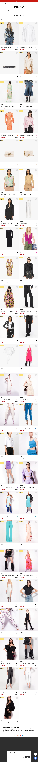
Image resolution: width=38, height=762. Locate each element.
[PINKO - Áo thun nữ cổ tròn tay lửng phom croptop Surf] (9, 443)
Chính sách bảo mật (14, 758)
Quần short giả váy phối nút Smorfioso (7, 575)
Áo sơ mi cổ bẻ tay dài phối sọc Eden (7, 47)
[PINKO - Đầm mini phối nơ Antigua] (9, 648)
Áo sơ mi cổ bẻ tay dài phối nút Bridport (26, 47)
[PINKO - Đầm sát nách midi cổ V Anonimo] (28, 355)
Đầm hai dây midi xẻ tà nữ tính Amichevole (8, 604)
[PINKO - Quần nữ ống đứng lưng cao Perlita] (28, 326)
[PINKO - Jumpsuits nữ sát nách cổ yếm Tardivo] (28, 560)
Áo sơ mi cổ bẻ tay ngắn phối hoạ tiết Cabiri (8, 194)
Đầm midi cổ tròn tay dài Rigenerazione (7, 282)
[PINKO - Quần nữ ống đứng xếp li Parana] (9, 678)
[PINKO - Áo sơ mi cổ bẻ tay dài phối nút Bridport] (28, 33)
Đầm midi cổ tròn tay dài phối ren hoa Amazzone (9, 135)
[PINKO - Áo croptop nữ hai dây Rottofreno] (28, 443)
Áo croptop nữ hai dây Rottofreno (25, 458)
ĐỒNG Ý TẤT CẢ (28, 757)
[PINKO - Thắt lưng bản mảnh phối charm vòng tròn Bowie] (9, 62)
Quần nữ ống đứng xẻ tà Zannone (25, 692)
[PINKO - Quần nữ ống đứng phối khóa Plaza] (28, 414)
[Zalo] (23, 735)
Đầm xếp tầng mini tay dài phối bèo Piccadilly (8, 311)
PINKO (2, 45)
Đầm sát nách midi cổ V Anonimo (25, 370)
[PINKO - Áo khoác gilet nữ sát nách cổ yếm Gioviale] (28, 472)
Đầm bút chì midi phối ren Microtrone (7, 252)
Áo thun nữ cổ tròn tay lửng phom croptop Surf (8, 458)
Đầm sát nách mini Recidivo (24, 399)
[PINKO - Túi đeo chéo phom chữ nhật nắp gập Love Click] (28, 150)
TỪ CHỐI (23, 757)
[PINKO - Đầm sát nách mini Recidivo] (28, 384)
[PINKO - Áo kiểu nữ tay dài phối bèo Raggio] (28, 267)
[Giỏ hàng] (36, 3)
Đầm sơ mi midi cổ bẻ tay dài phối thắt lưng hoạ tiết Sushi (10, 106)
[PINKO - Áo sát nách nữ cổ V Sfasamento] (28, 238)
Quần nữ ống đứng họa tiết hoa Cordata (7, 634)
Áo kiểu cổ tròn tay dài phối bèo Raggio (26, 135)
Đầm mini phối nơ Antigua (5, 663)
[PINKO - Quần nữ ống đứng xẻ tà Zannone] (28, 678)
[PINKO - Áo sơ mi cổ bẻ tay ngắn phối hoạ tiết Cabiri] (9, 179)
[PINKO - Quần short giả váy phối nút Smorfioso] (9, 560)
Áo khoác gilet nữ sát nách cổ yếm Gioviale (27, 487)
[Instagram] (18, 735)
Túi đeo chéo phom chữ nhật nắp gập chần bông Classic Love (11, 164)
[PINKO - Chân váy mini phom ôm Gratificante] (9, 472)
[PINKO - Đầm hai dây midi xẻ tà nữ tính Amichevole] (9, 590)
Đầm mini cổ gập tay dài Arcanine (6, 223)
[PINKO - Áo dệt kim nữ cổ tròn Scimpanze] (28, 179)
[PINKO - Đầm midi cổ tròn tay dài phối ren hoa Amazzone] (9, 120)
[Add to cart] (17, 23)
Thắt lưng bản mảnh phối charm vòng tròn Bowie (9, 76)
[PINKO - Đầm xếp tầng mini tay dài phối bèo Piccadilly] (9, 296)
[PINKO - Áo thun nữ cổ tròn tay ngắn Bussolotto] (28, 590)
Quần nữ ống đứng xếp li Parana (6, 692)
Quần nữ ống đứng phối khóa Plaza (26, 428)
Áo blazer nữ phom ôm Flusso (6, 340)
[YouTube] (20, 735)
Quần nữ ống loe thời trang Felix (25, 223)
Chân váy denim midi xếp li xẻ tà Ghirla (26, 106)
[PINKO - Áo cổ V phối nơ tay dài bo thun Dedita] (28, 62)
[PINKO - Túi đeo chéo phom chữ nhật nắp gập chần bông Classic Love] (9, 150)
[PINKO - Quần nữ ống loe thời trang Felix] (28, 208)
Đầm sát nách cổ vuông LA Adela (6, 516)
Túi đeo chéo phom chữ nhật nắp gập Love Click (28, 164)
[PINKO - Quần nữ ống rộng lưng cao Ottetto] (28, 296)
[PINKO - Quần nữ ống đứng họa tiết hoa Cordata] (9, 619)
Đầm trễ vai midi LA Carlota (24, 516)
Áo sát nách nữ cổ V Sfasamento (25, 252)
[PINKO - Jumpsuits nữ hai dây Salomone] (28, 619)
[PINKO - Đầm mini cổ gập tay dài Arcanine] (9, 208)
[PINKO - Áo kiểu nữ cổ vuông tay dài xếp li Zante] (9, 707)
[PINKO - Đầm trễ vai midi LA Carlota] (28, 502)
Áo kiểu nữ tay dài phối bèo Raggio (26, 282)
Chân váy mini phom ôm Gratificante (7, 487)
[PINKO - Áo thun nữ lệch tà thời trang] (9, 355)
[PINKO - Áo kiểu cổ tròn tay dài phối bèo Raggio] (28, 120)
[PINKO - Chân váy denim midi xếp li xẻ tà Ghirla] (28, 91)
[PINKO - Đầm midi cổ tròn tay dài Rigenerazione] (9, 267)
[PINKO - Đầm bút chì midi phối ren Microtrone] (9, 238)
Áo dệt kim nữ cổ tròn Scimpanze (25, 194)
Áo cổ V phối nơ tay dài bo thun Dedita (26, 76)
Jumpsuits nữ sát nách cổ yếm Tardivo (26, 575)
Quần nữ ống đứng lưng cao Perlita (26, 340)
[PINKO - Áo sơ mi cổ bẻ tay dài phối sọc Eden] (9, 33)
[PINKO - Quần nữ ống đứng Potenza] (9, 414)
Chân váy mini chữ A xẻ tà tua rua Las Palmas (27, 663)
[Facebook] (15, 735)
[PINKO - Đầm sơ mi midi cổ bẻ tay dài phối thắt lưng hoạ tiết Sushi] (9, 91)
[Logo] (4, 3)
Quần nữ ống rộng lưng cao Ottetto (26, 311)
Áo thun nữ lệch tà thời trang (5, 370)
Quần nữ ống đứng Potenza (5, 428)
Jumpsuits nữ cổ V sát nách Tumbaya (26, 546)
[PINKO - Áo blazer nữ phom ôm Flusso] (9, 326)
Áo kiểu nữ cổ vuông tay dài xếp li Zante (7, 722)
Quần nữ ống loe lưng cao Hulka (6, 546)
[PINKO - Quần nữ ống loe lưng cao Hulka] (9, 531)
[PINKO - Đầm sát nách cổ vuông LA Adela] (9, 502)
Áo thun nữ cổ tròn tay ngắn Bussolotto (26, 604)
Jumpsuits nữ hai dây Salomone (25, 634)
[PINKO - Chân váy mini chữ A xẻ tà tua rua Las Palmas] (28, 648)
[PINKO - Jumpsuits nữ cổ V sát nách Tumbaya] (28, 531)
